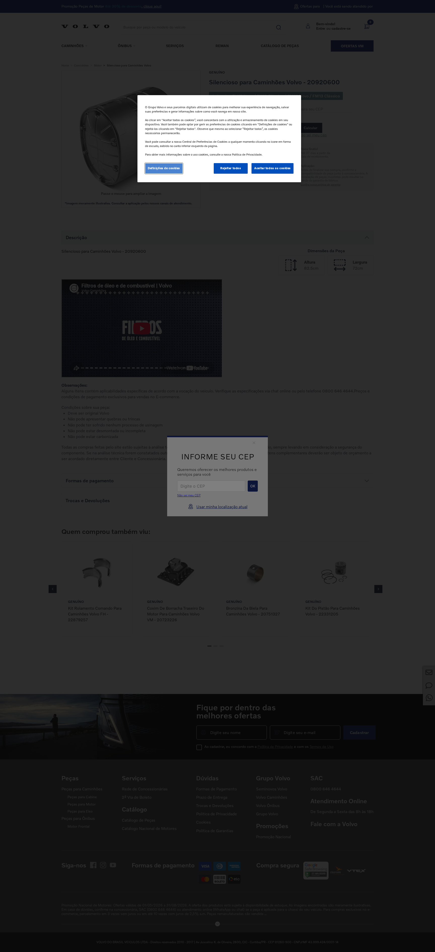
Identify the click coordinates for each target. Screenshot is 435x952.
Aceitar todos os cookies (272, 168)
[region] (219, 138)
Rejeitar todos (230, 168)
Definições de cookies (164, 168)
